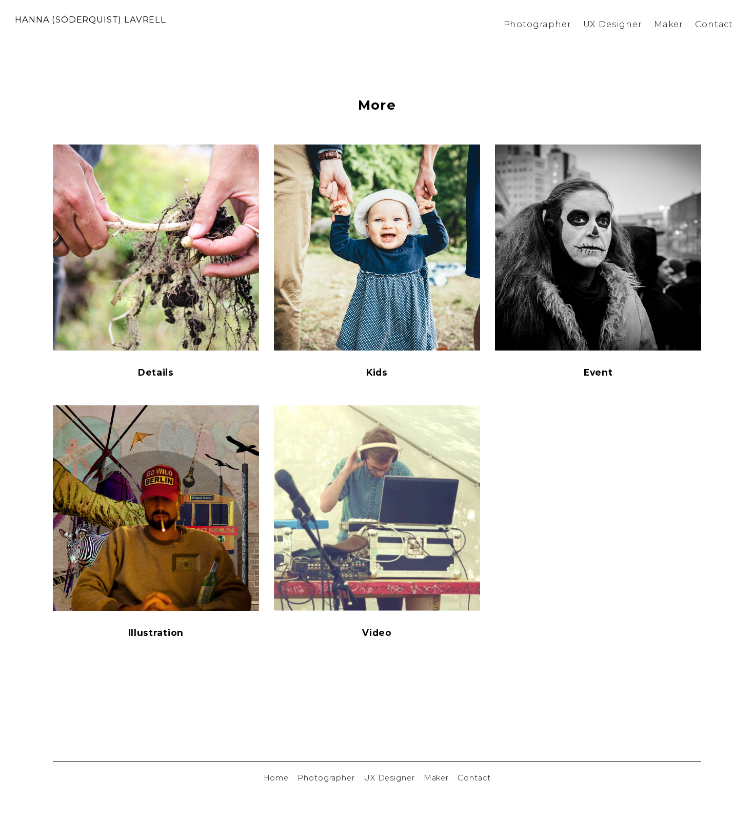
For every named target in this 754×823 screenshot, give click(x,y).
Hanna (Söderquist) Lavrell (90, 19)
